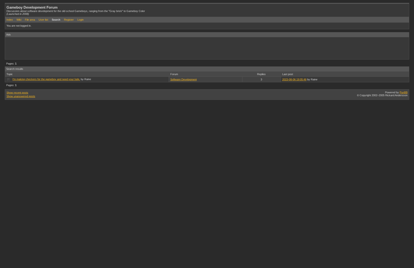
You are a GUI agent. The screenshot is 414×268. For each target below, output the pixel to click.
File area (30, 19)
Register (69, 19)
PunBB (404, 92)
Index (9, 19)
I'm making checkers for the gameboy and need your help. (46, 79)
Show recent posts (17, 92)
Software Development (183, 79)
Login (80, 19)
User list (43, 19)
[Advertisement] (92, 48)
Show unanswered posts (20, 96)
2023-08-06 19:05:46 (294, 79)
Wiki (19, 19)
